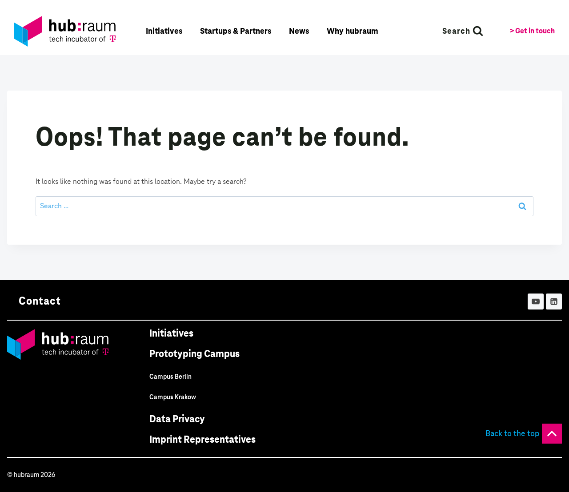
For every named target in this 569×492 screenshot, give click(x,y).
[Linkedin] (554, 301)
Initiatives (171, 333)
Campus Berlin (170, 377)
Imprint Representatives (202, 439)
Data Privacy (177, 419)
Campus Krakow (172, 397)
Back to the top (512, 433)
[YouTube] (536, 301)
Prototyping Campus (194, 354)
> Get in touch (532, 31)
